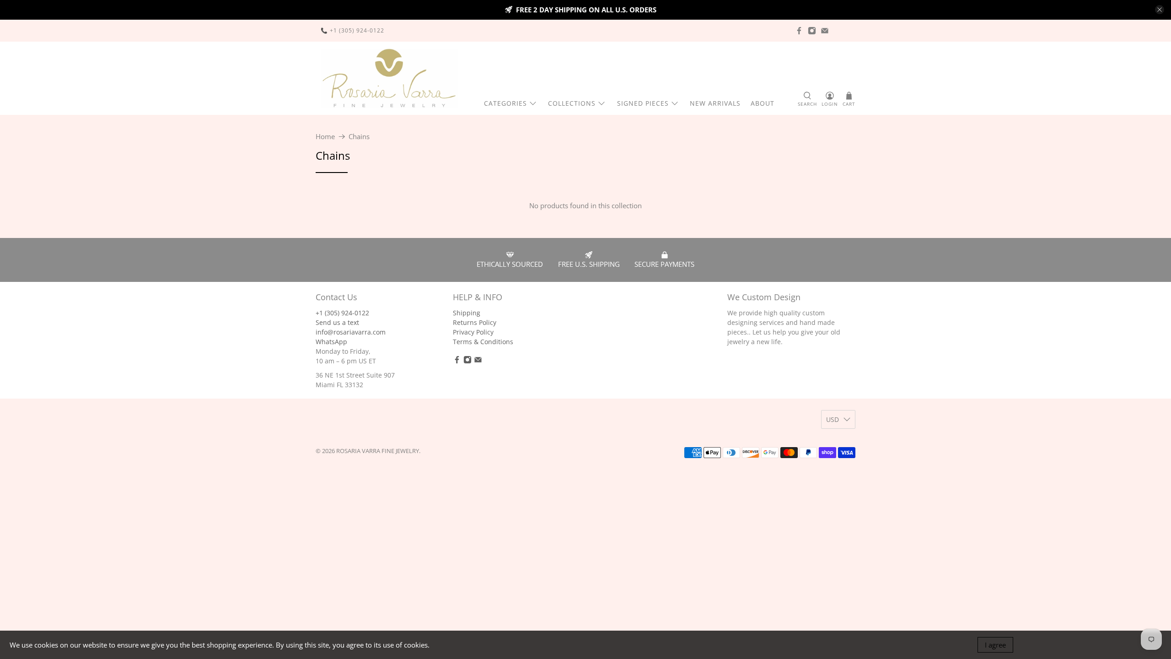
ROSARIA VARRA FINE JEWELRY (377, 451)
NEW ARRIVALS (715, 103)
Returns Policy (474, 322)
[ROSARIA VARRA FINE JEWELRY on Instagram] (812, 31)
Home (325, 136)
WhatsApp (331, 341)
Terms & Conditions (483, 341)
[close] (1159, 9)
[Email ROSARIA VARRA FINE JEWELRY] (825, 31)
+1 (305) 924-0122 (342, 312)
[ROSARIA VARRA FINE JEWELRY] (389, 78)
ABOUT (762, 103)
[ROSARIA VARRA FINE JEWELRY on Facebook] (799, 31)
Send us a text (337, 322)
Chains (359, 136)
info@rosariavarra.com (351, 332)
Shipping (466, 312)
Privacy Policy (473, 332)
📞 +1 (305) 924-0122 (352, 30)
